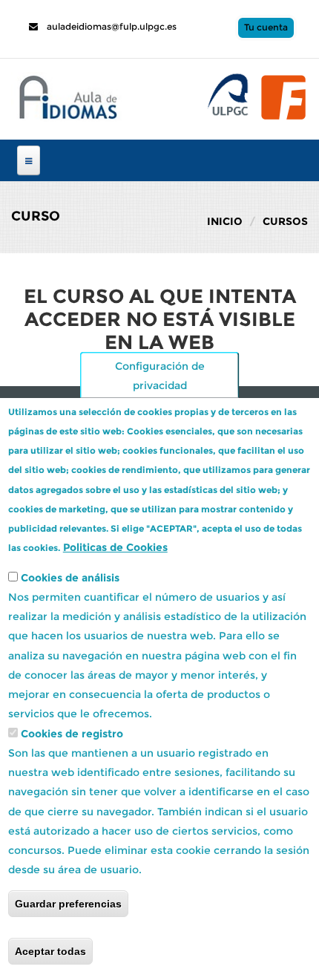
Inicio (225, 221)
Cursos (285, 221)
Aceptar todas (50, 951)
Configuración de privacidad (160, 375)
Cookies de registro (72, 733)
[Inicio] (66, 94)
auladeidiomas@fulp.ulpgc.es (111, 26)
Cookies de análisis (70, 577)
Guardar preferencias (68, 904)
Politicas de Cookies (115, 547)
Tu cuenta (266, 27)
